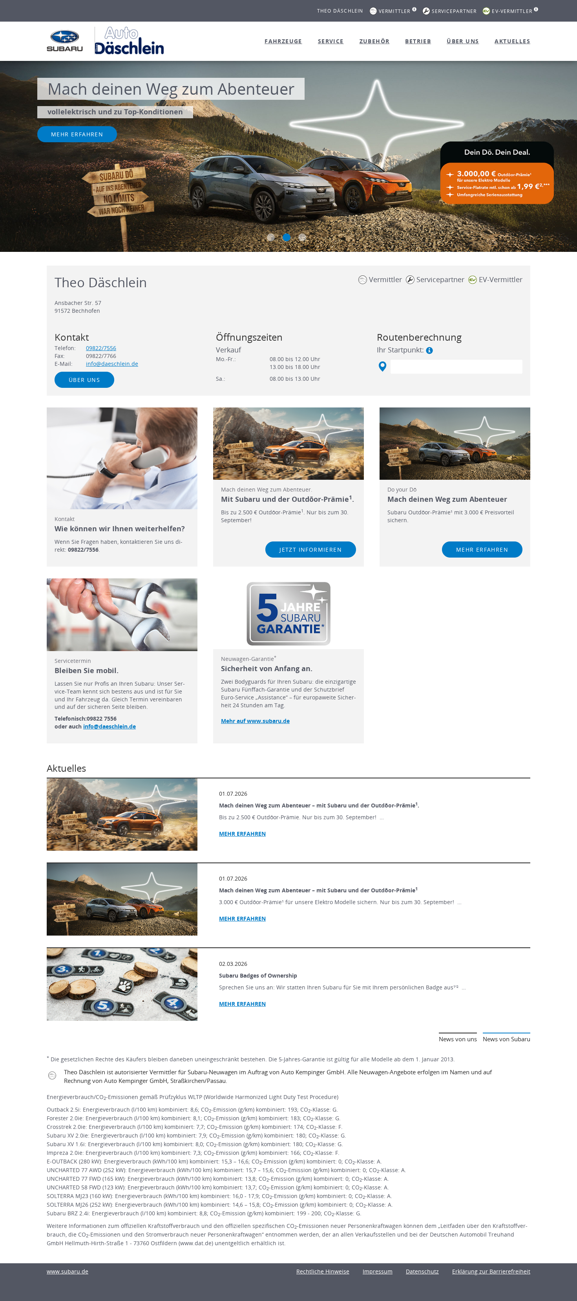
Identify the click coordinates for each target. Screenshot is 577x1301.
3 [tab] (302, 237)
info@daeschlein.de (112, 363)
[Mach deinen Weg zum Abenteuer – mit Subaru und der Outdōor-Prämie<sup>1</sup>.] (122, 814)
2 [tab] (286, 237)
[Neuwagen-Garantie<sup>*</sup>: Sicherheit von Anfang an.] (288, 613)
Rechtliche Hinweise (322, 1271)
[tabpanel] (288, 157)
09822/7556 (101, 348)
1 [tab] (271, 237)
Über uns (463, 41)
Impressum (378, 1271)
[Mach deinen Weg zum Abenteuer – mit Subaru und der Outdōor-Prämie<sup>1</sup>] (122, 899)
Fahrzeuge (283, 41)
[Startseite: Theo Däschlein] (65, 40)
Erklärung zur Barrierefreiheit (491, 1271)
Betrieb (418, 41)
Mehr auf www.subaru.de (255, 721)
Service (331, 41)
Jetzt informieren (310, 549)
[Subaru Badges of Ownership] (122, 984)
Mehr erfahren (77, 134)
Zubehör (375, 41)
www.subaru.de (67, 1271)
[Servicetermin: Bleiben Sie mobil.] (122, 614)
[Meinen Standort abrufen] (382, 366)
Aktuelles (512, 41)
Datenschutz (422, 1271)
